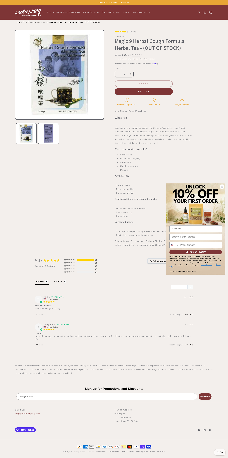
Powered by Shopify (86, 452)
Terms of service (128, 452)
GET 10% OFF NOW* (196, 252)
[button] (50, 12)
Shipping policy (142, 452)
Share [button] (40, 314)
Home (17, 22)
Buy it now (143, 91)
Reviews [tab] (40, 281)
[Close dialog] (222, 186)
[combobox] (174, 245)
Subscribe (205, 396)
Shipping (132, 59)
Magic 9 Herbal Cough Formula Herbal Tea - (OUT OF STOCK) (71, 22)
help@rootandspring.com (27, 413)
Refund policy (101, 452)
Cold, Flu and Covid (31, 22)
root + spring (74, 452)
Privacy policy (114, 452)
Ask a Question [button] (159, 261)
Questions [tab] (57, 281)
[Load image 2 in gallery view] (48, 133)
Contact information (157, 452)
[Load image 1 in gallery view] (26, 133)
